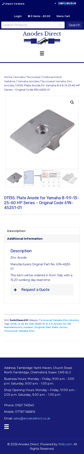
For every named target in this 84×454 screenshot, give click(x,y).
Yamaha (23, 330)
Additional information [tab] (25, 239)
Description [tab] (16, 231)
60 (26, 323)
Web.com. (65, 444)
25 (22, 323)
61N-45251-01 (37, 323)
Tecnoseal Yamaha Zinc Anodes (59, 320)
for (64, 323)
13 (19, 323)
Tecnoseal (33, 77)
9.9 (51, 323)
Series (63, 327)
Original (39, 327)
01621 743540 (14, 3)
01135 (13, 323)
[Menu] (6, 426)
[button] (72, 102)
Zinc (32, 330)
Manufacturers (13, 327)
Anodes (19, 77)
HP (69, 323)
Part (48, 327)
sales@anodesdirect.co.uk (31, 418)
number (28, 327)
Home (8, 77)
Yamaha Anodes (28, 81)
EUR (73, 3)
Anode (58, 323)
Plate (55, 327)
